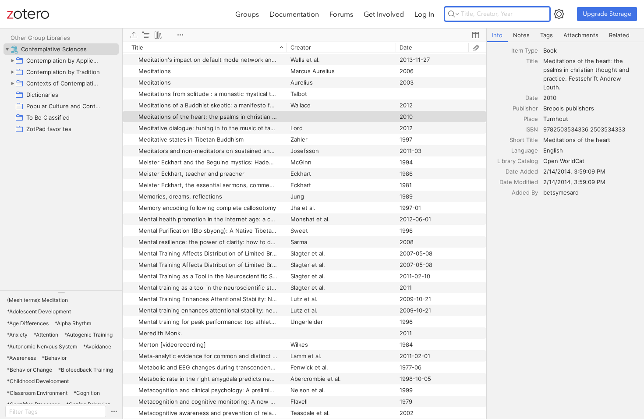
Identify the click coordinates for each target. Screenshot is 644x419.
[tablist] (565, 35)
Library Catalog (517, 160)
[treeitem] (61, 49)
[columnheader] (205, 47)
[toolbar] (304, 35)
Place (531, 118)
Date (531, 97)
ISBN (531, 129)
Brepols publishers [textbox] (568, 108)
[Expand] (12, 60)
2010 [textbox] (549, 97)
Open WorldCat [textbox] (563, 160)
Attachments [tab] (580, 35)
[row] (304, 47)
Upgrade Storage (607, 14)
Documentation (294, 14)
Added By (525, 192)
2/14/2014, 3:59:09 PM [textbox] (574, 171)
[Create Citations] (146, 35)
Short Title (524, 139)
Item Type (524, 50)
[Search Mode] (453, 14)
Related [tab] (619, 35)
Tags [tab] (546, 35)
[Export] (133, 35)
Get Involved (384, 14)
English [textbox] (553, 150)
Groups (247, 14)
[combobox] (591, 50)
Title (532, 60)
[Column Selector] (475, 35)
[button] (37, 300)
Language (524, 150)
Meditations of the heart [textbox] (576, 139)
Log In (424, 14)
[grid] (304, 230)
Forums (341, 14)
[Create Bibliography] (158, 35)
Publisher (525, 108)
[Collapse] (7, 49)
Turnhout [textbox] (555, 118)
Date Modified (518, 181)
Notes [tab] (521, 35)
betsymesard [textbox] (561, 192)
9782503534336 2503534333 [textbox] (584, 129)
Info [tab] (497, 35)
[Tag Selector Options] (114, 411)
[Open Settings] (559, 14)
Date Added (522, 171)
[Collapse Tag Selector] (61, 292)
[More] (180, 35)
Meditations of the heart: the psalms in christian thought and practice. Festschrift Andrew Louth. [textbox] (587, 74)
